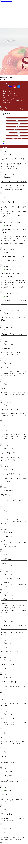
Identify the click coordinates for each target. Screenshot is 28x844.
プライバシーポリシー (14, 101)
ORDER (17, 126)
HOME (17, 117)
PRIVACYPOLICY (17, 138)
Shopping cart (18, 132)
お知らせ (8, 97)
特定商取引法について (9, 102)
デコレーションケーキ (12, 95)
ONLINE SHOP (17, 129)
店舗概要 (8, 92)
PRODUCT (17, 123)
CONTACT (17, 135)
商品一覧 (9, 93)
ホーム (7, 90)
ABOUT (17, 120)
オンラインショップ (13, 99)
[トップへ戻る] (1, 150)
